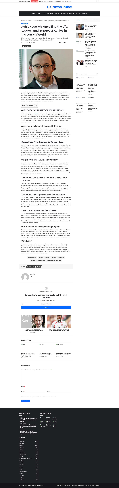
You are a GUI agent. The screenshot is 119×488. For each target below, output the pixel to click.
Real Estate (22, 464)
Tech (44, 13)
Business (39, 13)
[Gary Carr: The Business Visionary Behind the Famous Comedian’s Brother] (80, 27)
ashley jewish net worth (38, 260)
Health (78, 13)
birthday (22, 443)
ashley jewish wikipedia (54, 260)
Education (84, 13)
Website (49, 391)
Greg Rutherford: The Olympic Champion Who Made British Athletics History (80, 87)
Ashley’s (36, 113)
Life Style (22, 460)
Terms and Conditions (89, 485)
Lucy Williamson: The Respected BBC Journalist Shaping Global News (90, 35)
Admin (25, 42)
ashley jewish (32, 257)
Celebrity (22, 447)
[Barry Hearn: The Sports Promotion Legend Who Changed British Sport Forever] (49, 418)
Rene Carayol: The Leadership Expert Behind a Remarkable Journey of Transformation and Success (92, 89)
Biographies (50, 13)
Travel (22, 479)
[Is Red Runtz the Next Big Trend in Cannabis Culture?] (46, 348)
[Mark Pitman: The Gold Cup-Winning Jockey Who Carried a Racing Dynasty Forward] (55, 426)
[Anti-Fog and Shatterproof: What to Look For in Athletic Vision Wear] (49, 426)
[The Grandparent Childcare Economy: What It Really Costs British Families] (93, 100)
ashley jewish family (58, 257)
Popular (78, 20)
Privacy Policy (81, 485)
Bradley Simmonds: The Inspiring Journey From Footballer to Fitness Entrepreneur (81, 107)
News (21, 462)
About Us (69, 485)
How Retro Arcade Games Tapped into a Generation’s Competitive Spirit (28, 355)
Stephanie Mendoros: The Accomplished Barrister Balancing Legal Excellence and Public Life (90, 44)
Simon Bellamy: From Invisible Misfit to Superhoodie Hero (63, 354)
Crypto (21, 449)
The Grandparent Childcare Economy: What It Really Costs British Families (92, 106)
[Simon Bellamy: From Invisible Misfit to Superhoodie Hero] (63, 348)
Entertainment (29, 20)
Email (23, 391)
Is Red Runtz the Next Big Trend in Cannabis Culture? (45, 354)
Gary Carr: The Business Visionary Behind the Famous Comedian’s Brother (91, 27)
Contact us (74, 485)
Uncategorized (23, 471)
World (21, 473)
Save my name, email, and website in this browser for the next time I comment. (40, 396)
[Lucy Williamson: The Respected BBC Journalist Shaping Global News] (80, 35)
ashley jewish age (44, 257)
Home (33, 13)
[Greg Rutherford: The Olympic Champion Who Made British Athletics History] (81, 80)
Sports (57, 13)
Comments (95, 20)
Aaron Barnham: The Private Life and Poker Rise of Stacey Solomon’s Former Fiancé (90, 53)
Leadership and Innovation (67, 13)
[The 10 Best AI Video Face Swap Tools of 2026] (43, 418)
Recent (86, 20)
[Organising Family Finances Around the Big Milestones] (55, 422)
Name (23, 386)
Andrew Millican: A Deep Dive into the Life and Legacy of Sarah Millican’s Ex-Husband (91, 62)
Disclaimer (97, 485)
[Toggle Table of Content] (35, 105)
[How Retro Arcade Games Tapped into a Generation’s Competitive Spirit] (28, 348)
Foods (22, 475)
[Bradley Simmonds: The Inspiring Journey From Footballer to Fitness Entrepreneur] (81, 100)
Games (22, 477)
